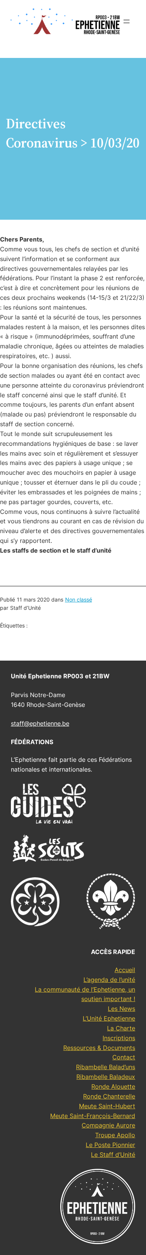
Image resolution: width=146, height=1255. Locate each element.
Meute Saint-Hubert (107, 1106)
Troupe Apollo (115, 1135)
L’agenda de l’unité (109, 979)
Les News (121, 1008)
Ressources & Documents (99, 1047)
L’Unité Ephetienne (109, 1018)
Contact (123, 1057)
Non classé (78, 599)
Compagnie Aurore (108, 1125)
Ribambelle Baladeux (105, 1076)
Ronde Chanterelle (109, 1096)
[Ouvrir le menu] (126, 21)
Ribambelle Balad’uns (105, 1067)
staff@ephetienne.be (40, 723)
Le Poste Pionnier (110, 1145)
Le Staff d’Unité (113, 1154)
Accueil (125, 970)
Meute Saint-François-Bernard (92, 1116)
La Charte (121, 1028)
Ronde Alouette (113, 1086)
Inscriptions (119, 1038)
